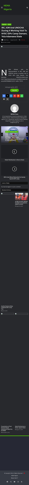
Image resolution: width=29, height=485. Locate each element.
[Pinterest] (14, 95)
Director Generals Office (11, 131)
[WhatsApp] (21, 95)
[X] (7, 95)
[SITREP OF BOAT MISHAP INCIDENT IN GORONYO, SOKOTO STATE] (21, 196)
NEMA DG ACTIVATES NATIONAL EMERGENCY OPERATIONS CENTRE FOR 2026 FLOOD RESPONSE (14, 138)
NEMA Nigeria (14, 475)
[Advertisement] (18, 6)
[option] (14, 134)
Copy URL (14, 90)
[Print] (7, 99)
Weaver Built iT (14, 478)
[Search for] (27, 8)
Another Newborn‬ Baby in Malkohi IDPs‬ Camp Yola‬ (7, 308)
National (4, 24)
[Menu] (2, 8)
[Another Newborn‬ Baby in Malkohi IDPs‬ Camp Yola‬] (7, 249)
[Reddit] (18, 95)
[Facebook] (3, 95)
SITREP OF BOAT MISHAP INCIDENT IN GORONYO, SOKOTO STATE (21, 203)
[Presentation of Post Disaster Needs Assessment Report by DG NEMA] (7, 369)
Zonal (9, 24)
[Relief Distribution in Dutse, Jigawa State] (21, 369)
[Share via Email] (3, 99)
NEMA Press (6, 39)
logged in (9, 186)
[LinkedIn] (11, 95)
